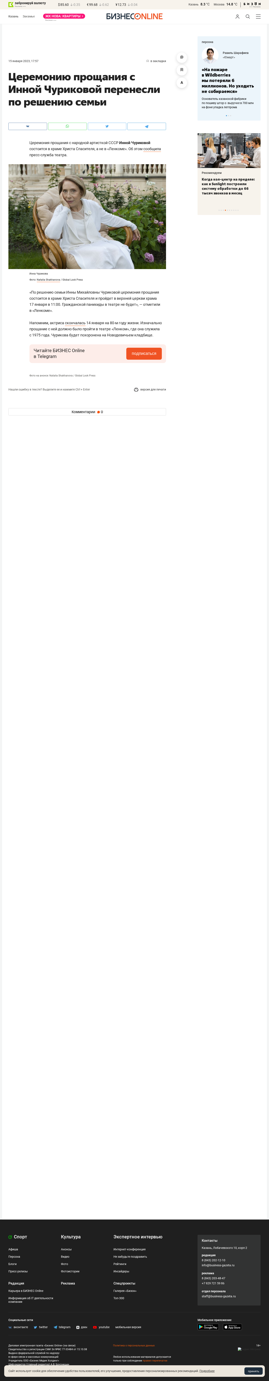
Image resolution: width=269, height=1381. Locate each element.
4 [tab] (225, 210)
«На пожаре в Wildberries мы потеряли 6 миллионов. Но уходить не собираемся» (228, 80)
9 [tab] (235, 210)
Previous (203, 115)
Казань (194, 4)
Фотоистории (70, 1271)
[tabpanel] (229, 78)
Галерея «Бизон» (125, 1290)
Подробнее (207, 1371)
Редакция (16, 1283)
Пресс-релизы (18, 1271)
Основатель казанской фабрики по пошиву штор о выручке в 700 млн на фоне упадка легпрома (228, 103)
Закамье (29, 16)
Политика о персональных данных (134, 1345)
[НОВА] (64, 17)
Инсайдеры (121, 1271)
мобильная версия (128, 1327)
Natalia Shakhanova (48, 279)
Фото (64, 1264)
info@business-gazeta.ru (218, 1265)
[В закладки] (182, 70)
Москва (219, 4)
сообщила (152, 149)
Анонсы (66, 1249)
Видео (65, 1256)
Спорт (20, 1236)
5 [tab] (227, 210)
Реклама (68, 1283)
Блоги (12, 1264)
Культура (71, 1236)
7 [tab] (231, 210)
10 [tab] (238, 210)
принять (253, 1371)
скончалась (75, 323)
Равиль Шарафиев (236, 53)
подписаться (144, 353)
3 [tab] (230, 115)
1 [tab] (226, 115)
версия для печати (153, 389)
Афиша (13, 1249)
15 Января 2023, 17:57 (23, 61)
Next (256, 115)
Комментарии (87, 412)
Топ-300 (118, 1298)
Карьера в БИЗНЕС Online (25, 1290)
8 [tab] (233, 210)
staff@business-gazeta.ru (219, 1296)
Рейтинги (119, 1264)
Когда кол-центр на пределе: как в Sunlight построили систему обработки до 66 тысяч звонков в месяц (228, 186)
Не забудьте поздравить (130, 1256)
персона (207, 42)
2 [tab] (228, 115)
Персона (14, 1256)
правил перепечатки (155, 1360)
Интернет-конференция (129, 1249)
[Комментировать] (182, 57)
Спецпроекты (124, 1283)
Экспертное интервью (137, 1236)
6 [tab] (229, 210)
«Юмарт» (229, 57)
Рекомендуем (212, 172)
